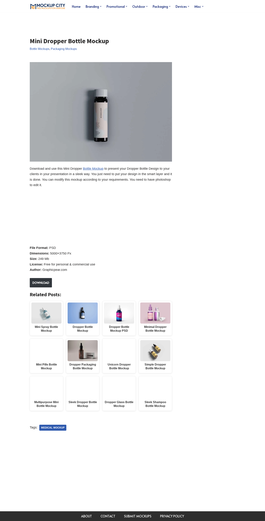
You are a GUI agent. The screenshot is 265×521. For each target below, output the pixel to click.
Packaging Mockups (64, 48)
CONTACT (108, 516)
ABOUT (86, 516)
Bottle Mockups (39, 48)
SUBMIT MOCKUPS (137, 516)
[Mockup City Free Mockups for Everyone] (48, 6)
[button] (100, 6)
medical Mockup (53, 427)
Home (76, 6)
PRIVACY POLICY (172, 516)
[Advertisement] (95, 22)
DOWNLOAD (40, 283)
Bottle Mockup (93, 168)
